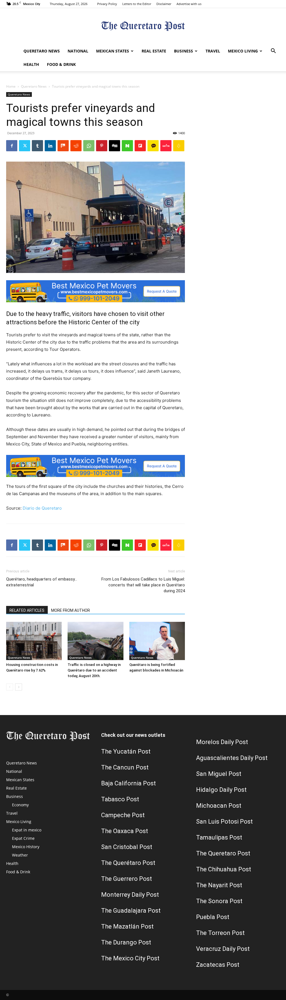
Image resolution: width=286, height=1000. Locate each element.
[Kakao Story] (153, 145)
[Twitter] (24, 145)
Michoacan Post (218, 805)
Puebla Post (212, 916)
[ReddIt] (76, 145)
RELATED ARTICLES (26, 610)
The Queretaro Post (223, 853)
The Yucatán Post (126, 751)
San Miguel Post (218, 773)
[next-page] (18, 687)
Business (183, 51)
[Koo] (178, 145)
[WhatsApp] (88, 145)
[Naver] (127, 145)
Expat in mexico (26, 830)
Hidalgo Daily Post (221, 789)
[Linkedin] (50, 145)
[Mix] (63, 145)
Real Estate (154, 51)
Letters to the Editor (136, 4)
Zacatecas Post (217, 964)
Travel (213, 51)
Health (31, 64)
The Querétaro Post (128, 862)
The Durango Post (126, 942)
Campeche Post (123, 815)
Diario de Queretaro (42, 508)
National (78, 51)
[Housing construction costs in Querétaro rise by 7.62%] (34, 641)
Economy (20, 804)
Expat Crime (23, 838)
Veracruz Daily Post (223, 948)
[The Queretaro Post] (143, 26)
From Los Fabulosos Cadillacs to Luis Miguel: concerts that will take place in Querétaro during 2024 (143, 585)
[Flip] (140, 145)
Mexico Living (243, 51)
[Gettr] (165, 145)
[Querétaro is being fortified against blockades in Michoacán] (157, 641)
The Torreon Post (220, 932)
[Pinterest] (101, 145)
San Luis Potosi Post (224, 821)
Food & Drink (61, 64)
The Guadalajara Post (131, 910)
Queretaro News (41, 51)
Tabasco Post (120, 799)
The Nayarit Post (219, 885)
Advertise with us (189, 4)
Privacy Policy (107, 4)
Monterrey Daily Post (130, 894)
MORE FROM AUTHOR (70, 610)
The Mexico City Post (130, 958)
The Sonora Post (219, 901)
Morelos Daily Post (222, 741)
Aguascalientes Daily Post (232, 757)
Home (11, 86)
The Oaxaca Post (124, 831)
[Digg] (114, 145)
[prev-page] (9, 687)
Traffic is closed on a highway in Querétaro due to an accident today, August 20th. (94, 670)
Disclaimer (163, 4)
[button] (273, 51)
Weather (20, 855)
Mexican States (112, 51)
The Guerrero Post (126, 878)
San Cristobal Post (126, 846)
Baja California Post (128, 783)
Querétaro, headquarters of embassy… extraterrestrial (41, 582)
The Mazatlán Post (127, 926)
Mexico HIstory (25, 846)
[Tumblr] (37, 145)
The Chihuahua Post (223, 869)
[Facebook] (11, 145)
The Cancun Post (125, 767)
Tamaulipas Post (219, 837)
